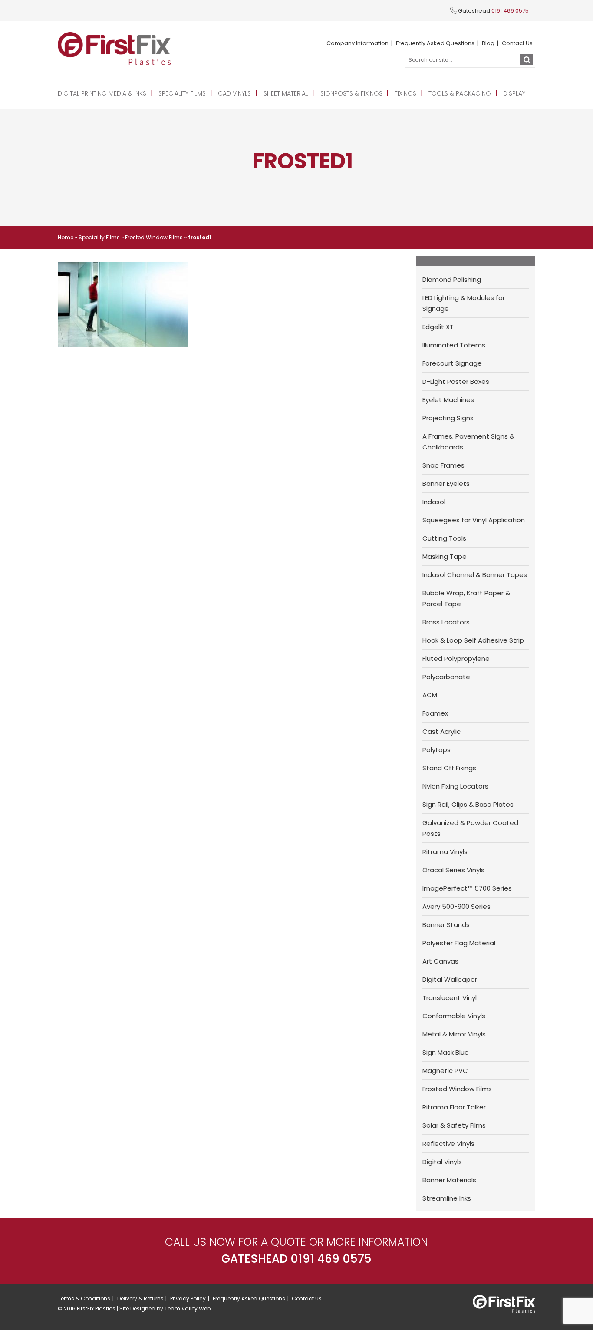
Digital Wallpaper (449, 979)
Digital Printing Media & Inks (102, 93)
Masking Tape (444, 556)
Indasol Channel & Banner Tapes (474, 574)
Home (65, 237)
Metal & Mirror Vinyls (454, 1034)
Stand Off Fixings (449, 767)
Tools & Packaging (459, 93)
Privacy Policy (188, 1298)
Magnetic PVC (445, 1070)
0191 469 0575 (510, 11)
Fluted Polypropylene (456, 658)
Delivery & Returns (140, 1298)
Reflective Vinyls (448, 1143)
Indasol (433, 501)
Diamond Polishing (451, 279)
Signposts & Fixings (351, 93)
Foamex (435, 713)
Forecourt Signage (452, 363)
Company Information (357, 43)
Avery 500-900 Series (456, 906)
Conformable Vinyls (453, 1015)
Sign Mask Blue (445, 1052)
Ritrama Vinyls (445, 851)
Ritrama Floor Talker (454, 1107)
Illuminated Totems (453, 345)
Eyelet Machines (448, 399)
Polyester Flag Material (458, 942)
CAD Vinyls (234, 93)
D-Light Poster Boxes (455, 381)
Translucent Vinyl (449, 997)
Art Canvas (440, 961)
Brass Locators (446, 622)
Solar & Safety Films (454, 1125)
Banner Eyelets (446, 483)
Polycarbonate (446, 676)
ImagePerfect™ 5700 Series (467, 888)
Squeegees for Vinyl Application (473, 520)
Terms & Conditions (84, 1298)
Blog (488, 43)
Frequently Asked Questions (435, 43)
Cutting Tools (444, 538)
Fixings (405, 93)
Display (514, 93)
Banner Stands (446, 924)
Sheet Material (286, 93)
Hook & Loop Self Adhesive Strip (473, 640)
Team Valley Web (188, 1308)
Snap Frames (443, 465)
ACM (429, 695)
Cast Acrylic (441, 731)
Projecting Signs (448, 417)
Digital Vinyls (442, 1161)
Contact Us (517, 43)
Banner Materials (449, 1180)
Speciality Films (182, 93)
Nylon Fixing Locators (455, 786)
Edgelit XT (438, 326)
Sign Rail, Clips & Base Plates (468, 804)
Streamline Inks (446, 1198)
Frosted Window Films (154, 237)
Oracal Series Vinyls (453, 870)
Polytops (436, 749)
